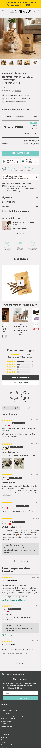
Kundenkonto (5, 708)
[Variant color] (2, 336)
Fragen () (26, 408)
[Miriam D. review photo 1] (7, 463)
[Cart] (38, 11)
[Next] (35, 325)
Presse (3, 724)
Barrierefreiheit (6, 745)
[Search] (35, 11)
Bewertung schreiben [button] (20, 377)
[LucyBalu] (20, 11)
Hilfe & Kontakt (6, 713)
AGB (2, 740)
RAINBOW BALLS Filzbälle (23, 222)
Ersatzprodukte (6, 721)
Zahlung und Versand (9, 718)
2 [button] (17, 561)
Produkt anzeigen (20, 228)
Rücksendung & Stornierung (11, 711)
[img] (7, 420)
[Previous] (5, 325)
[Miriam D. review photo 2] (19, 463)
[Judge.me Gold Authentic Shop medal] (14, 395)
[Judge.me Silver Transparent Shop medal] (25, 395)
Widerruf (4, 737)
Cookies (4, 742)
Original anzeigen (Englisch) (16, 600)
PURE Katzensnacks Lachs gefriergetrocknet (20, 328)
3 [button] (21, 561)
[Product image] (20, 315)
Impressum (5, 734)
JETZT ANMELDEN (20, 698)
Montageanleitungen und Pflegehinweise (16, 716)
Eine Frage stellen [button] (20, 383)
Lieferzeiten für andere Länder (20, 170)
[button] (7, 73)
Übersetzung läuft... (12, 635)
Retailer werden (7, 726)
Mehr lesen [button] (6, 495)
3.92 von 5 (26, 354)
